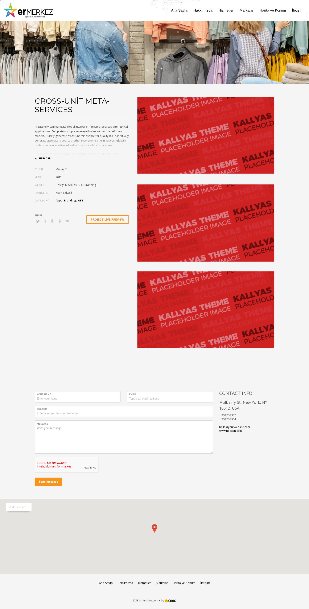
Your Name (44, 394)
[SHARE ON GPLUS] (52, 221)
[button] (154, 532)
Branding (70, 200)
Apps (59, 200)
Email (132, 394)
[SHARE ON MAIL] (67, 221)
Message (42, 423)
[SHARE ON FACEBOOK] (45, 221)
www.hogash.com (230, 431)
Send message (48, 481)
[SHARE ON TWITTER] (38, 221)
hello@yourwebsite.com (234, 427)
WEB (80, 200)
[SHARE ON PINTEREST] (60, 221)
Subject (42, 409)
